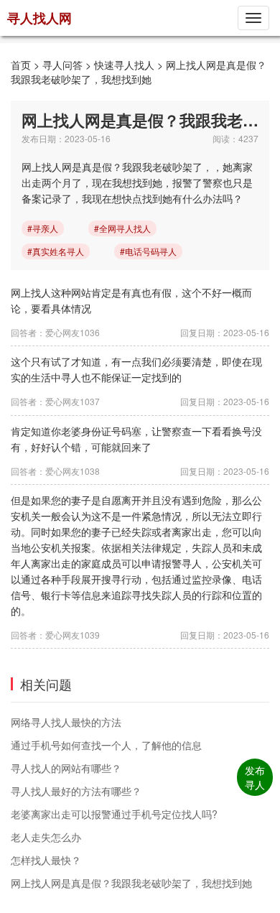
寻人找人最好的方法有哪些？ (76, 791)
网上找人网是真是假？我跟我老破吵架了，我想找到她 (138, 71)
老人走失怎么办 (46, 837)
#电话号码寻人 (148, 251)
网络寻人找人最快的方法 (66, 722)
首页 (21, 64)
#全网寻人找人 (122, 228)
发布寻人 (255, 777)
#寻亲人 (42, 228)
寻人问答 (62, 64)
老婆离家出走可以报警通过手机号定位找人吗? (114, 814)
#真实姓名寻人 (55, 251)
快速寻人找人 (124, 64)
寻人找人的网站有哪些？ (66, 768)
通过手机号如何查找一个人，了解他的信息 (106, 745)
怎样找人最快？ (46, 860)
